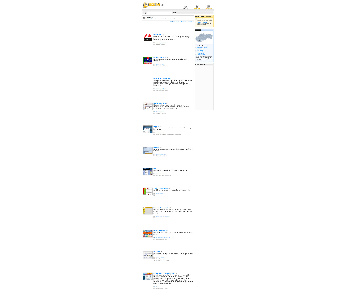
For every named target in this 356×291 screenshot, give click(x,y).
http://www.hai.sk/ (159, 133)
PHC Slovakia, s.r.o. (159, 103)
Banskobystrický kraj (202, 47)
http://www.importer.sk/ (161, 286)
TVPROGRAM (209, 8)
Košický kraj (200, 50)
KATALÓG (185, 8)
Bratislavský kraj (201, 49)
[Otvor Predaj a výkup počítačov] (147, 211)
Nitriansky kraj (200, 52)
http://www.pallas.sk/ (160, 173)
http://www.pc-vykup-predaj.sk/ (163, 216)
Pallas (155, 168)
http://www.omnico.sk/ (160, 193)
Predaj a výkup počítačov (161, 208)
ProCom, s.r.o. (157, 34)
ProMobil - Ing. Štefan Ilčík (161, 78)
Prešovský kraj (200, 53)
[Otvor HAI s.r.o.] (147, 129)
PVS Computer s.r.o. (159, 57)
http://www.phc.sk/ (160, 111)
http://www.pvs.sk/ (160, 64)
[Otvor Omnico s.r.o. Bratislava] (147, 191)
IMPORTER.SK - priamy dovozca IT (164, 273)
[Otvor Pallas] (147, 171)
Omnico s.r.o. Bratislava (160, 188)
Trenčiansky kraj (201, 54)
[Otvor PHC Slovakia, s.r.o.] (147, 106)
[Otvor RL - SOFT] (147, 255)
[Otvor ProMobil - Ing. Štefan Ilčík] (154, 88)
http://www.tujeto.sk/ (160, 257)
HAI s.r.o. (156, 126)
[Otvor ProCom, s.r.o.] (148, 40)
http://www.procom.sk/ (161, 43)
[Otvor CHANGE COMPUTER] (147, 234)
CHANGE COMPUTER (160, 230)
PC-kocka (156, 147)
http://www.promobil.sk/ (161, 88)
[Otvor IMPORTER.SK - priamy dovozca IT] (147, 276)
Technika (157, 18)
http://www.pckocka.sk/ (161, 154)
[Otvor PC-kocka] (147, 150)
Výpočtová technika (164, 18)
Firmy (152, 18)
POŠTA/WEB (197, 8)
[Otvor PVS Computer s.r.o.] (147, 63)
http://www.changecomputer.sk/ (163, 237)
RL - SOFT (156, 252)
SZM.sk (148, 18)
